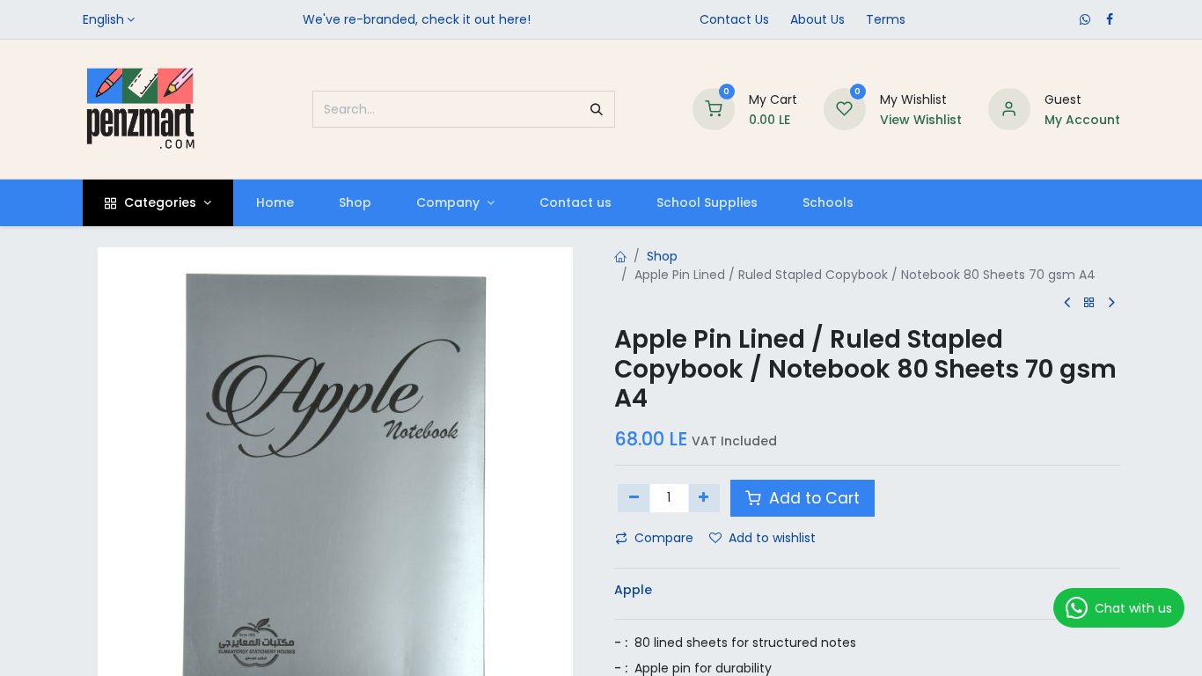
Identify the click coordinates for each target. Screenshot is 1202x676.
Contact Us (734, 19)
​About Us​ (817, 19)
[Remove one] (634, 498)
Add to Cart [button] (812, 498)
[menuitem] (274, 203)
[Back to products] (1089, 303)
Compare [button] (663, 538)
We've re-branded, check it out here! (417, 19)
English (103, 19)
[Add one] (704, 498)
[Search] (596, 109)
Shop (662, 256)
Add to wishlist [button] (772, 538)
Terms (885, 19)
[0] (714, 108)
